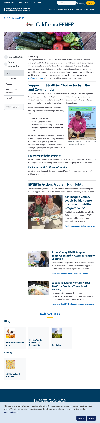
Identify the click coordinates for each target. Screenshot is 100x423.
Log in (81, 3)
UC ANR (7, 18)
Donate (90, 3)
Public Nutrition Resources (11, 91)
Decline (81, 418)
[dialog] (50, 412)
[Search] (75, 3)
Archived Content (12, 107)
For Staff (9, 98)
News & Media (89, 9)
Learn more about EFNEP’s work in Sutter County (70, 273)
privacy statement (11, 412)
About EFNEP (11, 78)
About (50, 9)
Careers (7, 2)
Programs (9, 84)
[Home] (17, 9)
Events (26, 2)
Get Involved (77, 9)
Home (8, 73)
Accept (91, 418)
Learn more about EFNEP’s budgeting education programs (73, 304)
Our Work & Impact (61, 9)
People (13, 2)
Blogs (20, 2)
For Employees (35, 2)
